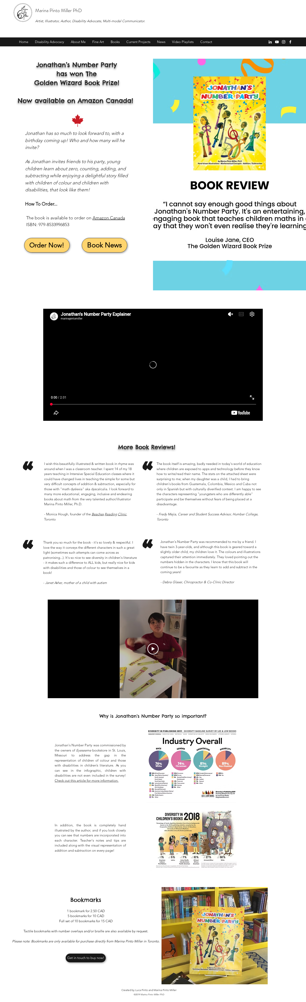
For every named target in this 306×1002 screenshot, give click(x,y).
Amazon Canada (109, 217)
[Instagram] (283, 42)
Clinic (122, 514)
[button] (49, 42)
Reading (111, 514)
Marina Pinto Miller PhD (58, 10)
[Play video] (153, 648)
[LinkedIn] (270, 42)
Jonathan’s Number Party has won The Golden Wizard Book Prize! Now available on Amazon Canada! (77, 82)
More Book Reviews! (146, 447)
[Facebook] (290, 42)
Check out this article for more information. (87, 780)
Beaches (98, 514)
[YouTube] (277, 42)
